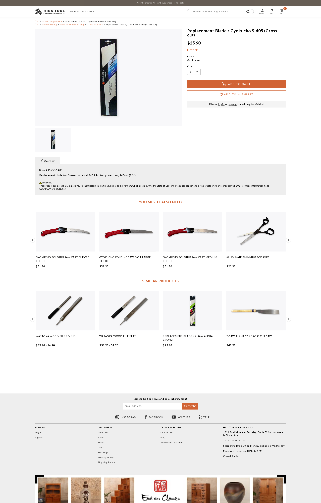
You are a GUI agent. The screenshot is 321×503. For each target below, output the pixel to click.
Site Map (103, 452)
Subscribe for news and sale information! (160, 399)
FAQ (162, 437)
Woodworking (49, 24)
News (101, 437)
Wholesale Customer (172, 442)
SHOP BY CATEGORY (81, 12)
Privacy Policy (106, 457)
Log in (38, 432)
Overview (49, 161)
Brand (45, 21)
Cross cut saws (95, 24)
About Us (103, 432)
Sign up (39, 437)
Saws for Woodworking (72, 24)
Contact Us (166, 432)
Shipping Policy (106, 462)
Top (37, 21)
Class (101, 447)
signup (233, 104)
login (221, 104)
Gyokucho (56, 21)
